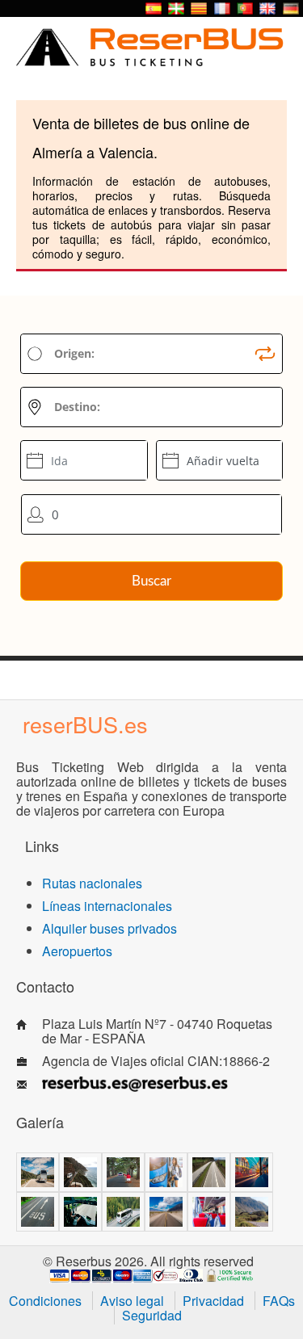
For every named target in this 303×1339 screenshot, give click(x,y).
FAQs (279, 1300)
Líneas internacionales (107, 905)
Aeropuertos (77, 951)
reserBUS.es (85, 724)
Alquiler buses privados (109, 928)
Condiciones (45, 1300)
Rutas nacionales (92, 883)
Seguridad (152, 1315)
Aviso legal (132, 1300)
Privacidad (213, 1300)
